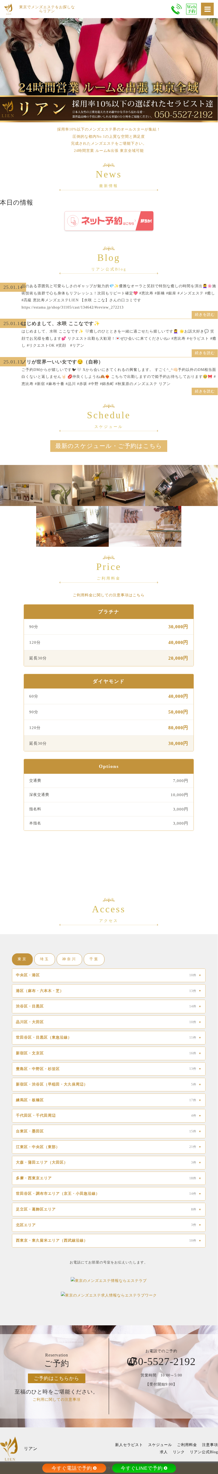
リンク (179, 1452)
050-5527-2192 (161, 1361)
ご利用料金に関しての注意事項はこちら (109, 595)
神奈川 (69, 959)
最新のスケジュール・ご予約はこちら (108, 446)
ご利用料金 (187, 1445)
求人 (164, 1452)
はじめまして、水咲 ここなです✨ (61, 323)
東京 (22, 959)
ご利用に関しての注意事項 (57, 1400)
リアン (30, 1448)
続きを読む (205, 315)
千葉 (94, 959)
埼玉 (44, 959)
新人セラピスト (129, 1445)
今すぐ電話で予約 (72, 1468)
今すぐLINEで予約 (142, 1468)
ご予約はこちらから (56, 1378)
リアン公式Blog (204, 1452)
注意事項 (210, 1445)
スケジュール (160, 1445)
